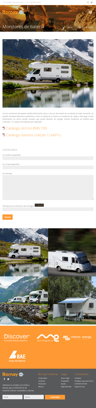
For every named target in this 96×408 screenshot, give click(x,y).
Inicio (70, 27)
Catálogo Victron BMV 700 (26, 128)
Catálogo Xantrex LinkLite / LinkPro (33, 134)
